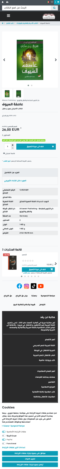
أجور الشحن (6, 161)
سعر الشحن (26, 273)
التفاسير (51, 382)
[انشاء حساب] (7, 2)
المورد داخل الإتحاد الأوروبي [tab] (15, 181)
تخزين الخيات (30, 459)
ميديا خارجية (11, 436)
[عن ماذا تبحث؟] (54, 7)
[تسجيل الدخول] (3, 2)
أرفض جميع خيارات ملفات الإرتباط (30, 465)
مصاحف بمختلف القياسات (45, 377)
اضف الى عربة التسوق (35, 147)
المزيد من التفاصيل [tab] (11, 173)
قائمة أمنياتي (10, 153)
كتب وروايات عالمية (47, 360)
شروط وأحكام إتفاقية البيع (24, 305)
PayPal (9, 440)
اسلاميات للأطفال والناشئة (44, 397)
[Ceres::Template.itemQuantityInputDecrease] (12, 148)
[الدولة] (48, 2)
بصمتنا (6, 426)
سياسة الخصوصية (17, 426)
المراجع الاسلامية (48, 387)
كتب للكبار (10, 23)
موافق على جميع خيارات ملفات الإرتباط (30, 453)
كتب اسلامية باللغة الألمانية (43, 392)
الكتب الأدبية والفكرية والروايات (27, 23)
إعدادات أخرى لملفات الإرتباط (13, 448)
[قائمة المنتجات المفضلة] (52, 2)
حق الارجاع (8, 296)
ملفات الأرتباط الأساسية (16, 432)
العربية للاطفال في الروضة (44, 350)
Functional (11, 444)
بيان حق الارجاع (22, 296)
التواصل (42, 305)
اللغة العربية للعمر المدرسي (44, 346)
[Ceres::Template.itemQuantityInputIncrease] (12, 145)
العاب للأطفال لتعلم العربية (44, 355)
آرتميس (24, 254)
